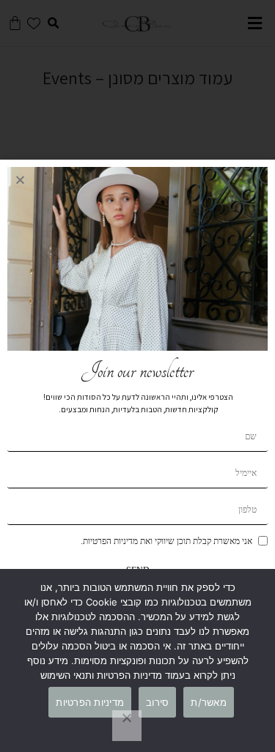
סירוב (157, 702)
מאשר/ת (209, 702)
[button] (20, 179)
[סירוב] (127, 725)
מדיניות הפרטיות (90, 702)
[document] (137, 376)
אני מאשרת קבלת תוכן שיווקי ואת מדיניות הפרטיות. (166, 541)
